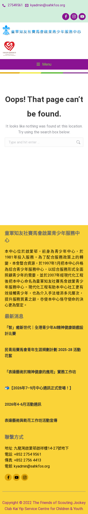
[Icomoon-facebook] (65, 16)
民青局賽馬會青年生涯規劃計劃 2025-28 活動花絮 (43, 352)
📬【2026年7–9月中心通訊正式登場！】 (39, 388)
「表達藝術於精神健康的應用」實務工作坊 (40, 372)
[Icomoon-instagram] (73, 16)
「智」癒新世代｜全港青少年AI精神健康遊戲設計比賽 (44, 330)
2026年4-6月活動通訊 (23, 404)
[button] (44, 64)
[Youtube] (82, 16)
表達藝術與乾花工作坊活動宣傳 (31, 420)
